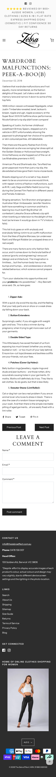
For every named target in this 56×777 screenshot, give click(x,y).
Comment (8, 479)
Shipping (6, 604)
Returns (6, 618)
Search (5, 595)
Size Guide (7, 613)
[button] (28, 742)
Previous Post (14, 427)
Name (6, 450)
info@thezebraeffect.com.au (16, 544)
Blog (4, 632)
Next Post (44, 427)
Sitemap (6, 609)
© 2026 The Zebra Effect (19, 767)
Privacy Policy (9, 628)
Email (6, 464)
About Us (7, 599)
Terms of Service (10, 623)
